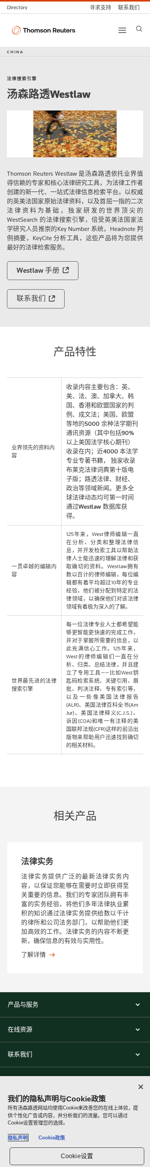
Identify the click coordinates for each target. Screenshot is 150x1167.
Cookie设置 (77, 1156)
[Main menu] (122, 30)
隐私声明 (18, 1138)
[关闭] (140, 1086)
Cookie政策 (51, 1138)
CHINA (15, 51)
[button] (75, 1004)
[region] (75, 1121)
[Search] (139, 28)
